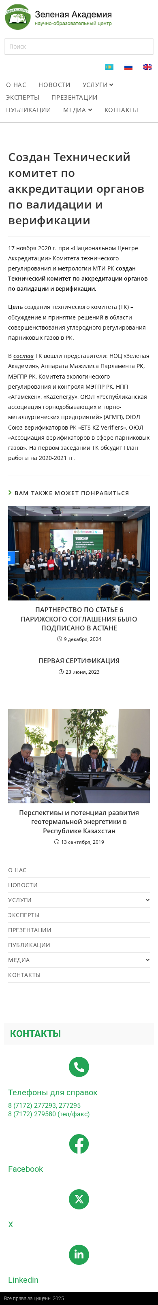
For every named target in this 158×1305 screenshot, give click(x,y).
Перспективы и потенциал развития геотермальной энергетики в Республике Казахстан (79, 821)
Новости (54, 85)
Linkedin (23, 1280)
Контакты (122, 110)
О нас (16, 85)
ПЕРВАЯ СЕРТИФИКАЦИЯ (79, 660)
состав (23, 356)
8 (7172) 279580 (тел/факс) (49, 1114)
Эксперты (22, 97)
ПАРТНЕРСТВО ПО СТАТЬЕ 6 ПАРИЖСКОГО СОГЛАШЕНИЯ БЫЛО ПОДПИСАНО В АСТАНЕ (79, 618)
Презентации (74, 97)
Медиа (75, 110)
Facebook (25, 1169)
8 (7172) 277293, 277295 (44, 1105)
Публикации (28, 110)
